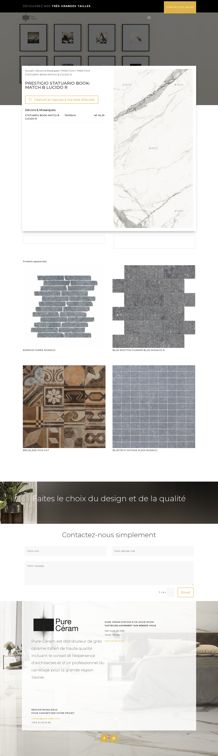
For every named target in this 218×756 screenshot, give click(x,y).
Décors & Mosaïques (47, 70)
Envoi (185, 592)
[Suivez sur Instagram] (113, 738)
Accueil (29, 70)
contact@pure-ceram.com (45, 718)
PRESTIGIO (68, 70)
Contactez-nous (180, 7)
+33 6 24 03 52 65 (114, 641)
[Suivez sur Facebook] (104, 738)
